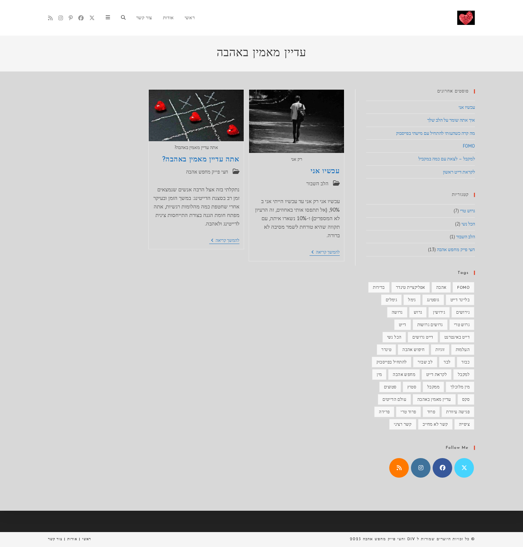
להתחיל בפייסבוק (391, 362)
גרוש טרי (467, 211)
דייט (402, 324)
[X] (91, 18)
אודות (72, 539)
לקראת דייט (436, 374)
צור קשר (55, 539)
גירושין (439, 312)
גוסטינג (433, 299)
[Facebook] (80, 18)
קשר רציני (403, 424)
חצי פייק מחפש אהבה (207, 172)
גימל (412, 299)
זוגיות (439, 349)
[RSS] (50, 18)
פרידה (384, 411)
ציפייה (464, 424)
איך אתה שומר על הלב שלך (451, 120)
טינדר (386, 349)
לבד (447, 362)
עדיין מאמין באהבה (434, 399)
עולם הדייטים (394, 399)
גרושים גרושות (430, 324)
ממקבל (433, 386)
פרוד (431, 411)
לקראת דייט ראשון (459, 172)
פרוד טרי (408, 411)
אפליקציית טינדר (410, 287)
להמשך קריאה (325, 253)
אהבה (441, 287)
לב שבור (425, 362)
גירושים (463, 312)
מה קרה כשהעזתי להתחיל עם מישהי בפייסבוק (435, 133)
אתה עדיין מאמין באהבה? (200, 159)
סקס (466, 399)
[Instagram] (61, 18)
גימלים (391, 299)
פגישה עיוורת (458, 411)
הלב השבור (317, 183)
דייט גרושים (422, 337)
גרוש (418, 312)
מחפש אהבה (404, 374)
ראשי (86, 539)
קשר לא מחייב (435, 424)
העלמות (463, 349)
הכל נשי (468, 224)
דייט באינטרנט (457, 337)
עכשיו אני (325, 171)
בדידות (379, 287)
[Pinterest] (70, 18)
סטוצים (390, 386)
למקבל (464, 374)
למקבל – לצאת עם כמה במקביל (446, 159)
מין (379, 374)
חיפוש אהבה (413, 349)
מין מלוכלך (460, 386)
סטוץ (411, 386)
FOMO (469, 146)
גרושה (397, 312)
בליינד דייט (460, 299)
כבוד (465, 362)
